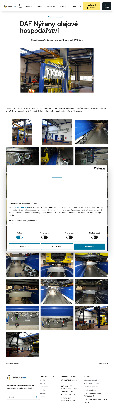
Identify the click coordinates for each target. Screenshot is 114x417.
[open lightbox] (22, 132)
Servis (39, 6)
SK (80, 6)
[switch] (44, 237)
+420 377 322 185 (91, 383)
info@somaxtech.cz (91, 380)
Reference (51, 6)
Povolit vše (89, 247)
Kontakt (73, 6)
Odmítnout (24, 247)
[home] (10, 6)
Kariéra (63, 6)
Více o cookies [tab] (57, 196)
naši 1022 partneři (20, 207)
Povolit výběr (57, 247)
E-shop (43, 393)
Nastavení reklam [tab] (57, 189)
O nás (20, 6)
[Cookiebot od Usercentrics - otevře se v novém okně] (95, 168)
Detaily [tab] (57, 182)
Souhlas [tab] (57, 175)
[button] (29, 6)
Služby (42, 383)
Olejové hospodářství (57, 17)
